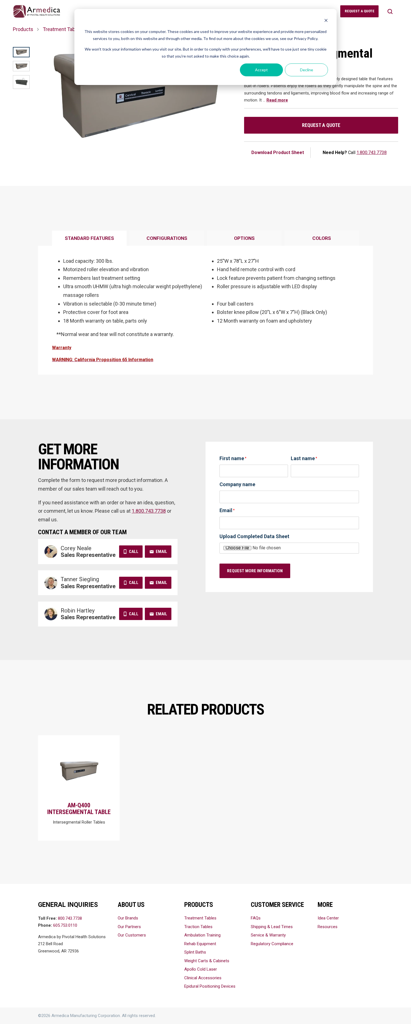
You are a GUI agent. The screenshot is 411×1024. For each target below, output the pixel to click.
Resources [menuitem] (327, 926)
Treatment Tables (62, 29)
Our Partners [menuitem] (129, 926)
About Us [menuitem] (131, 905)
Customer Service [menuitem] (277, 905)
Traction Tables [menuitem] (198, 926)
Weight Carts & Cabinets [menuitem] (206, 960)
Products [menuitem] (198, 905)
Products (23, 29)
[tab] (89, 238)
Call (133, 551)
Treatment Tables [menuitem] (200, 918)
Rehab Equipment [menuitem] (200, 943)
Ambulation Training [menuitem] (202, 935)
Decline (306, 69)
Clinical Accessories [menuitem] (202, 977)
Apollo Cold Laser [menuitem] (200, 969)
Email (161, 551)
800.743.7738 (70, 918)
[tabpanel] (205, 310)
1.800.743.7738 (371, 152)
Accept (261, 69)
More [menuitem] (325, 905)
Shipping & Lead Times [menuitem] (272, 926)
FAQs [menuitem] (256, 918)
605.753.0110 (65, 925)
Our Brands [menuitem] (128, 918)
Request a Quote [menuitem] (359, 11)
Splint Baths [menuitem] (195, 952)
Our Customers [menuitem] (132, 935)
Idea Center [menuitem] (328, 918)
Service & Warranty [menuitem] (268, 935)
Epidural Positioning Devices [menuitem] (209, 986)
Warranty (61, 347)
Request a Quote (321, 125)
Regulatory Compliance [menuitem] (272, 943)
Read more (277, 100)
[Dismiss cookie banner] (326, 21)
